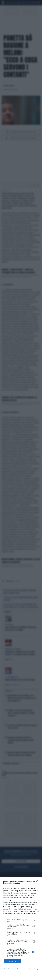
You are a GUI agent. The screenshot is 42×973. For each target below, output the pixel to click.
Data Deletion (8, 969)
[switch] (33, 926)
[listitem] (21, 920)
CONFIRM (13, 961)
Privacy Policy (33, 969)
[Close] (38, 881)
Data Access (21, 969)
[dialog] (21, 925)
